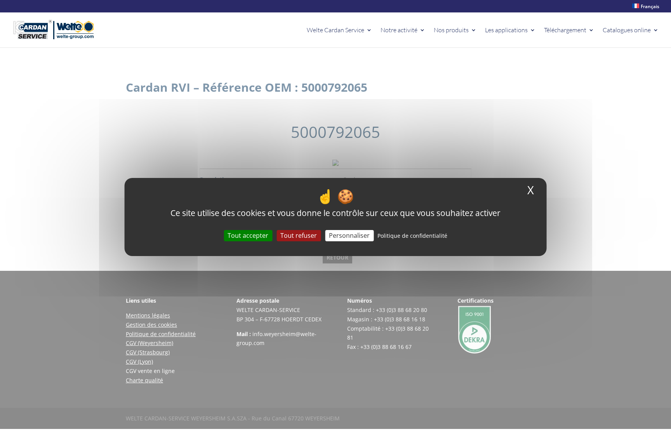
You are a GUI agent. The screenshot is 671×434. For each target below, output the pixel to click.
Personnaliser (349, 235)
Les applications (506, 30)
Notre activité (399, 30)
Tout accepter (248, 235)
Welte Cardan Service (335, 30)
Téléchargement (565, 30)
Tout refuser (298, 235)
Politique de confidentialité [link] (412, 235)
